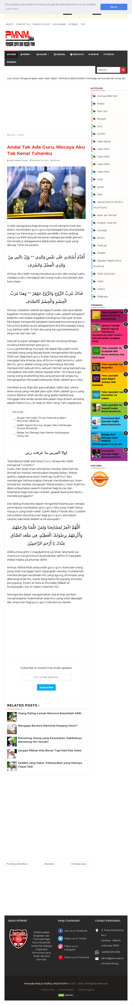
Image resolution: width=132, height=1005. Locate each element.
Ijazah (100, 186)
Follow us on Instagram (71, 948)
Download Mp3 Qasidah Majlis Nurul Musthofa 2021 (106, 423)
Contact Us (23, 24)
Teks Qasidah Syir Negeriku (112, 366)
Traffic (100, 281)
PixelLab (102, 245)
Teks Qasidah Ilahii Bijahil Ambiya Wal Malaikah (105, 380)
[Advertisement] (46, 108)
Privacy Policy (41, 24)
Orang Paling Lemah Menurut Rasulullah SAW (49, 713)
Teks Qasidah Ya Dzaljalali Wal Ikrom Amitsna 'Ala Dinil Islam (108, 353)
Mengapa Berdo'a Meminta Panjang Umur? (47, 725)
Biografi (101, 118)
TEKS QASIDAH (106, 273)
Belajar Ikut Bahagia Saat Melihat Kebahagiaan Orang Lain (107, 439)
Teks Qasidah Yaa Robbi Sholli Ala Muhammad (112, 315)
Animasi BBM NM (107, 96)
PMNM (25, 54)
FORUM (109, 54)
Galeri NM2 (103, 156)
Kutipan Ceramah (107, 222)
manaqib (102, 230)
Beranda (49, 864)
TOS (82, 24)
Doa (99, 126)
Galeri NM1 (103, 149)
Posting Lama (78, 864)
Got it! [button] (113, 7)
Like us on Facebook (75, 930)
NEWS (101, 238)
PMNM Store (47, 989)
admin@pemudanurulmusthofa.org (112, 961)
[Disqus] (46, 818)
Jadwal (60, 54)
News (12, 62)
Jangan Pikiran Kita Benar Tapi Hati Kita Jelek (49, 750)
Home (12, 54)
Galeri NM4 (103, 171)
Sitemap (73, 24)
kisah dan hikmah (107, 215)
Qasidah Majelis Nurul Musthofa (107, 263)
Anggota (78, 54)
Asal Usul (102, 111)
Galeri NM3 (103, 164)
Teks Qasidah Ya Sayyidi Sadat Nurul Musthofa (111, 408)
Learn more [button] (11, 8)
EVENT (101, 134)
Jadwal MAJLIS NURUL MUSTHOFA (108, 205)
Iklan (100, 194)
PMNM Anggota (86, 989)
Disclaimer (59, 24)
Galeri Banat (104, 141)
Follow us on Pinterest (76, 957)
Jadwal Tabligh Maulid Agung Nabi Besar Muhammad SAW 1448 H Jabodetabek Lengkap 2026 (107, 333)
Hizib (100, 179)
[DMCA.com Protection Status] (66, 996)
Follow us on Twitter (75, 938)
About (10, 24)
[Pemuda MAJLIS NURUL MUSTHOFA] (20, 39)
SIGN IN (94, 54)
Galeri (43, 54)
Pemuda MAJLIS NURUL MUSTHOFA (45, 983)
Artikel (56, 160)
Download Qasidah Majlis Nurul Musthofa (111, 454)
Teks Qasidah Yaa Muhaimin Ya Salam (112, 395)
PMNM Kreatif (66, 989)
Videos (101, 289)
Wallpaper (102, 296)
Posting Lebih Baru (17, 864)
